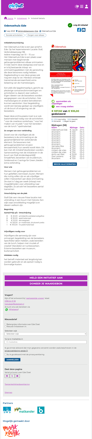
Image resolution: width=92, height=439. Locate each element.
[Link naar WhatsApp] (7, 309)
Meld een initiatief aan (46, 277)
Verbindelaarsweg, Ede (28, 31)
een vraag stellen (65, 106)
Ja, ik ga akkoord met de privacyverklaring (25, 354)
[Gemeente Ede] (7, 410)
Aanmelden (12, 360)
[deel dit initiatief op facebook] (79, 30)
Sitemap (8, 392)
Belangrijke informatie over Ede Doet (23, 324)
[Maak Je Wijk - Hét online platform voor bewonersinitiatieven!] (11, 430)
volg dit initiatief (80, 25)
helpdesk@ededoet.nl (14, 304)
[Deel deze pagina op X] (12, 376)
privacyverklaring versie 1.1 (16, 351)
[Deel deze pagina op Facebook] (7, 376)
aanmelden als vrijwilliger (61, 102)
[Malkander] (24, 410)
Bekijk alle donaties (65, 164)
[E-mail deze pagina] (17, 376)
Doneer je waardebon (46, 283)
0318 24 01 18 (10, 301)
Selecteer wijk (11, 331)
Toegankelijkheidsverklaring (17, 384)
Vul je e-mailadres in (14, 339)
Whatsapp (13, 309)
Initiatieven (22, 18)
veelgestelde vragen (35, 298)
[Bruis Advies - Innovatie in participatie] (40, 410)
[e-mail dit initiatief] (83, 30)
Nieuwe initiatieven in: (16, 326)
